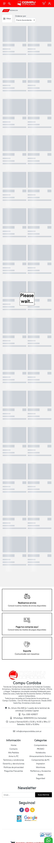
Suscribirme (43, 794)
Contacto (13, 749)
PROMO (40, 749)
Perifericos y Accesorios (40, 771)
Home (6, 10)
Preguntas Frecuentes (13, 771)
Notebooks (40, 753)
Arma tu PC (13, 756)
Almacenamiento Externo (40, 756)
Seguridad (40, 778)
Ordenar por (20, 16)
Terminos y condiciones (13, 760)
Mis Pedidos (13, 753)
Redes (40, 775)
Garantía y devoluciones (13, 764)
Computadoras (40, 745)
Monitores (40, 767)
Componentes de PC (40, 760)
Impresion (40, 764)
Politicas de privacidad (13, 767)
